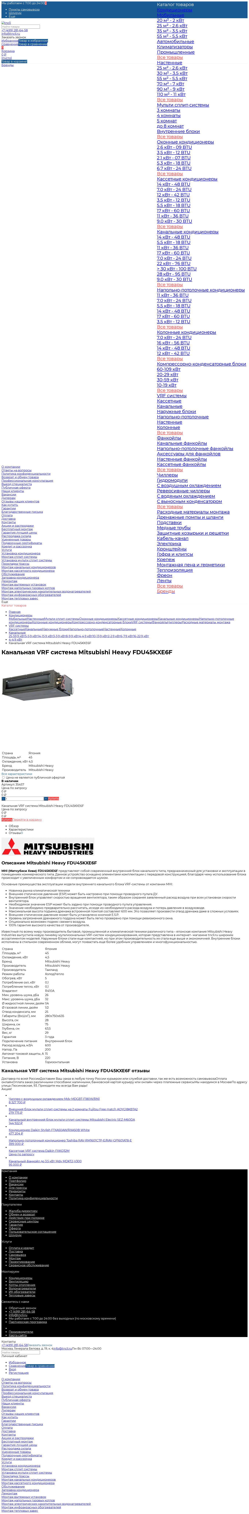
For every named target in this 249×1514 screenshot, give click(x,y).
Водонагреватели (22, 1288)
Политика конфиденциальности (25, 474)
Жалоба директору (23, 1211)
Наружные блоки (55, 629)
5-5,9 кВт (31, 636)
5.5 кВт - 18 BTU (173, 205)
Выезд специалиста (16, 484)
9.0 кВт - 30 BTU (174, 221)
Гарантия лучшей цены (19, 532)
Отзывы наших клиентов (20, 501)
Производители (21, 1332)
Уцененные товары (16, 539)
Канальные (33, 629)
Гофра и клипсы (175, 554)
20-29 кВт (167, 374)
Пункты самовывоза (24, 9)
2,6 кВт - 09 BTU (174, 147)
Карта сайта (18, 1335)
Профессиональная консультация (27, 480)
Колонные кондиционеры (52, 622)
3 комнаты (168, 110)
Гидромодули (172, 480)
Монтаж (15, 1258)
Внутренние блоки (178, 131)
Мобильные (18, 619)
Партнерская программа (28, 1322)
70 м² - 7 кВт (170, 83)
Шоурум (15, 13)
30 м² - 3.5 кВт (172, 73)
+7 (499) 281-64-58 (14, 30)
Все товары (170, 57)
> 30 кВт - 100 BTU (177, 268)
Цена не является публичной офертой (35, 777)
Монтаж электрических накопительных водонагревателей (46, 591)
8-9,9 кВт (72, 636)
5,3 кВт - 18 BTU (173, 163)
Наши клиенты (12, 491)
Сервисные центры (24, 1221)
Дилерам (8, 498)
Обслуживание (13, 574)
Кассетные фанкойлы (181, 464)
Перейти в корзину (27, 819)
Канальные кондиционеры (188, 231)
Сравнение (24, 44)
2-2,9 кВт (114, 636)
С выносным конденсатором (189, 501)
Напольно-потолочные (85, 629)
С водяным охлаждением (186, 496)
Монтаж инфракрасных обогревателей (31, 595)
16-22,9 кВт (141, 636)
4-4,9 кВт (85, 636)
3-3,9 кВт (59, 636)
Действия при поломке (26, 1218)
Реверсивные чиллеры (183, 490)
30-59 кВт (167, 379)
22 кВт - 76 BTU (173, 263)
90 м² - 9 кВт (170, 89)
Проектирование (22, 1262)
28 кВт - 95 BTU (174, 274)
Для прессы (18, 1188)
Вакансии (8, 494)
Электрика (169, 543)
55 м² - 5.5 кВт (172, 36)
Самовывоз (17, 1255)
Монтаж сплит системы (19, 557)
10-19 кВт (166, 385)
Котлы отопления (22, 1285)
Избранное (24, 40)
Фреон (164, 575)
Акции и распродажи (17, 1438)
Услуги (6, 1462)
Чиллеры (167, 475)
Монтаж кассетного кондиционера (28, 570)
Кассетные (17, 629)
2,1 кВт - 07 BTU (174, 157)
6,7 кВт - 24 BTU (174, 168)
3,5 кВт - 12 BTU (173, 152)
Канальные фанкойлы (182, 443)
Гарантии (8, 508)
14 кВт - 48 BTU (173, 184)
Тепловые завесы (22, 1295)
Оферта (15, 1228)
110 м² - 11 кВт (171, 94)
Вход (12, 1369)
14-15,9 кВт (45, 636)
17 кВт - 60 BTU (173, 210)
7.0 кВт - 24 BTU (174, 189)
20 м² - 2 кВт (170, 20)
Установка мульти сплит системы (26, 560)
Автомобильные (175, 41)
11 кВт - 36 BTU (173, 216)
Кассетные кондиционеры (138, 619)
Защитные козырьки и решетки (193, 533)
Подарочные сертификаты (21, 543)
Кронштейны (172, 549)
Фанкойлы (169, 438)
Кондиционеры (20, 615)
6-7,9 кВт (126, 636)
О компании (18, 1177)
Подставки (169, 522)
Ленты (164, 580)
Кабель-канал (172, 538)
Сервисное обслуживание (29, 1265)
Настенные (35, 619)
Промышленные (176, 52)
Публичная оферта (15, 487)
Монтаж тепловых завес (19, 598)
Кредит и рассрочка (16, 546)
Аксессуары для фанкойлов (189, 453)
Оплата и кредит (21, 1248)
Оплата (7, 1427)
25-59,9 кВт (17, 636)
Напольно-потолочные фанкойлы (195, 448)
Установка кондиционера (20, 553)
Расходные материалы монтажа (193, 512)
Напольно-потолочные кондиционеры (201, 290)
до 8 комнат (170, 126)
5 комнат (167, 120)
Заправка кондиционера (20, 577)
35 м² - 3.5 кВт (172, 31)
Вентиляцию (18, 1281)
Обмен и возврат (22, 1214)
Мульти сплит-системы (61, 619)
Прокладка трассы (15, 564)
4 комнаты (169, 115)
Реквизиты (17, 1191)
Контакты (16, 1195)
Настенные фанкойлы (182, 459)
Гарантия (16, 1225)
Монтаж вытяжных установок (23, 584)
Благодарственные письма (22, 512)
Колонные (128, 629)
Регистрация (19, 1373)
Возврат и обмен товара (20, 477)
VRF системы (142, 622)
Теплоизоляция (175, 570)
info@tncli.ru (10, 34)
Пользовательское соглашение (32, 1232)
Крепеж (166, 559)
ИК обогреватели (22, 1292)
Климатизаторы (175, 46)
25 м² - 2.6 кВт (172, 25)
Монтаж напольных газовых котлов (28, 588)
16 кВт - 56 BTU (173, 342)
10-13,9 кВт (100, 636)
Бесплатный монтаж (17, 529)
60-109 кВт (168, 369)
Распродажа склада (16, 536)
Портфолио (17, 1181)
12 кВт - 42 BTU (173, 194)
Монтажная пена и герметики (191, 564)
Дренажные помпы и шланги (190, 517)
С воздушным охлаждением (189, 485)
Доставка (16, 1251)
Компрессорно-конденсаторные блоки (102, 622)
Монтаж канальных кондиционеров (28, 567)
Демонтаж (9, 581)
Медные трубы (174, 527)
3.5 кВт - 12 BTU (173, 200)
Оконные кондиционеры (98, 619)
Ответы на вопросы (16, 470)
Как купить (9, 505)
